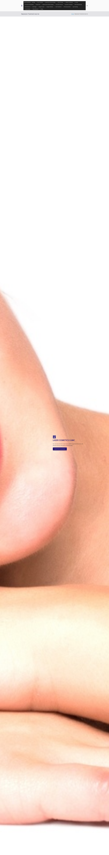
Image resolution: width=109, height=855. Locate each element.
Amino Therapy (60, 2)
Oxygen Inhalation (50, 6)
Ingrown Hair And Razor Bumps (48, 4)
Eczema (76, 2)
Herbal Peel (38, 4)
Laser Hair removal (59, 4)
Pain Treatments (59, 6)
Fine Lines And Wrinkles (29, 4)
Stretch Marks (27, 9)
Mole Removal (27, 6)
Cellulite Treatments (69, 2)
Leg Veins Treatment (69, 4)
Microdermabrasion (78, 4)
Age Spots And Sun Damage (50, 2)
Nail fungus (35, 6)
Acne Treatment (40, 2)
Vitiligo (42, 9)
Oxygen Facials (41, 6)
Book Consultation (27, 2)
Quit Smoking (75, 6)
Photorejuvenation (67, 6)
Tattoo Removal (35, 9)
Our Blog (33, 2)
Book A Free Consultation (59, 448)
